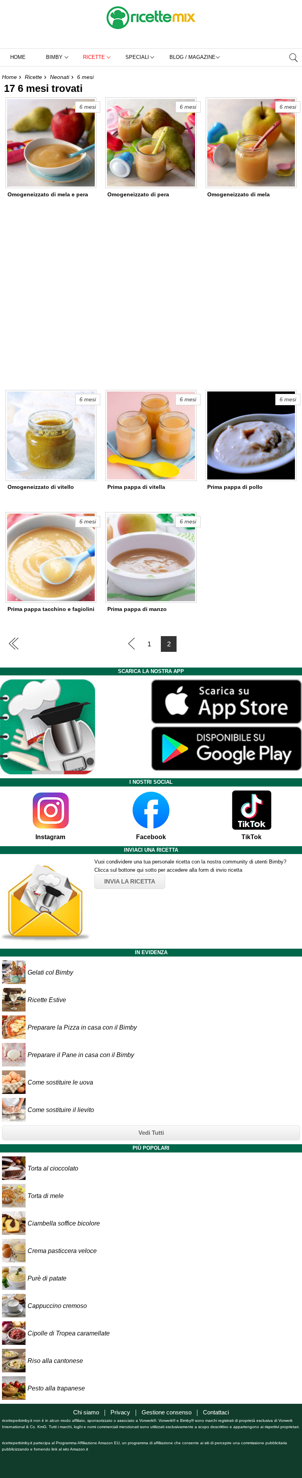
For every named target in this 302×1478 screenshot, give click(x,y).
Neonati (59, 77)
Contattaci (216, 1412)
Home (18, 57)
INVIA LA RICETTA (129, 881)
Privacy (120, 1412)
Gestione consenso (167, 1412)
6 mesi (85, 77)
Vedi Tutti (151, 1132)
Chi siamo (86, 1412)
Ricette (33, 77)
